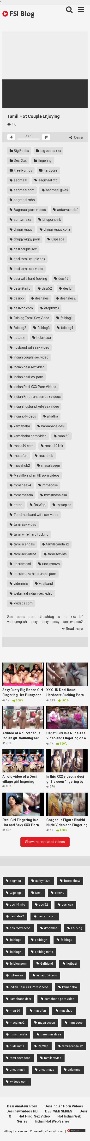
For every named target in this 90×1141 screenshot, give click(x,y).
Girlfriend (46, 963)
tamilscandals (24, 544)
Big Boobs (21, 151)
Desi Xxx (20, 160)
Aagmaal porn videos (29, 210)
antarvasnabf (67, 210)
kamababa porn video (30, 436)
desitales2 (67, 298)
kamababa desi (53, 426)
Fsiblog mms (44, 952)
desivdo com (23, 308)
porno (18, 505)
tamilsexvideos (24, 554)
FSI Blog (21, 13)
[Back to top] (81, 1132)
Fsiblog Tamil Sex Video (31, 318)
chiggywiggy (22, 229)
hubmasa (43, 338)
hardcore (50, 170)
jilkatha (52, 416)
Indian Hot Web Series (52, 1121)
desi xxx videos (20, 928)
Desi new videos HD (22, 1111)
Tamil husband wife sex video (35, 515)
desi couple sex (25, 249)
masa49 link (53, 446)
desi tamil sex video (28, 269)
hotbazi (19, 338)
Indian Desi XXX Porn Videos (34, 387)
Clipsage (57, 239)
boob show (72, 881)
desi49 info (21, 288)
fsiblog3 (43, 328)
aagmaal (20, 180)
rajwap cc (63, 505)
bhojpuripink (51, 219)
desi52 (46, 288)
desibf (67, 288)
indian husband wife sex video (36, 406)
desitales (41, 298)
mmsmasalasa (55, 495)
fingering (44, 160)
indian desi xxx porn (28, 377)
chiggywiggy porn (26, 239)
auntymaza (22, 219)
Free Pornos (22, 170)
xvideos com (23, 603)
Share (78, 138)
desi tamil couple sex (29, 259)
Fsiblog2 (19, 328)
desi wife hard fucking (30, 279)
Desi (38, 893)
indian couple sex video (30, 357)
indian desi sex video (29, 367)
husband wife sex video (31, 347)
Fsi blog (76, 928)
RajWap (39, 505)
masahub (45, 456)
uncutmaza (51, 564)
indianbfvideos (24, 416)
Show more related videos (45, 842)
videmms (20, 583)
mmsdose (50, 485)
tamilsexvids (57, 554)
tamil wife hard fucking (30, 534)
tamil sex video (24, 524)
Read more (74, 629)
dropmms (51, 308)
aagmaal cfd (48, 180)
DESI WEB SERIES (58, 1111)
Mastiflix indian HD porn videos (36, 475)
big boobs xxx (50, 151)
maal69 (63, 436)
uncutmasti (22, 564)
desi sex (67, 904)
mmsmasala (23, 495)
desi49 (63, 279)
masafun (20, 456)
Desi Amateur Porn (22, 1106)
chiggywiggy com (56, 229)
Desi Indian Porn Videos (64, 1106)
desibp (18, 298)
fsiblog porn (18, 963)
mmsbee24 (22, 485)
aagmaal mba (24, 200)
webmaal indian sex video (33, 593)
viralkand (45, 583)
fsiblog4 (66, 328)
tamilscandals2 (57, 544)
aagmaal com (24, 190)
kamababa (21, 426)
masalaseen (50, 465)
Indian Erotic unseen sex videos (37, 397)
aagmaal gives (56, 190)
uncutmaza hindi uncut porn (34, 574)
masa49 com (23, 446)
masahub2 (21, 465)
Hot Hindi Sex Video (34, 1116)
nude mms (17, 1046)
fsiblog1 (66, 318)
